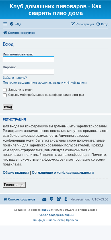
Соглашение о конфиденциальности (63, 173)
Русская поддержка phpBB (56, 214)
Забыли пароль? (15, 77)
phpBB (46, 209)
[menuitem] (15, 24)
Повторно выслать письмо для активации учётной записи (45, 82)
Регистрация (14, 185)
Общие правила (16, 173)
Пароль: (9, 67)
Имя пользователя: (18, 54)
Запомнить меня (19, 89)
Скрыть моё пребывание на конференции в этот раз (45, 94)
